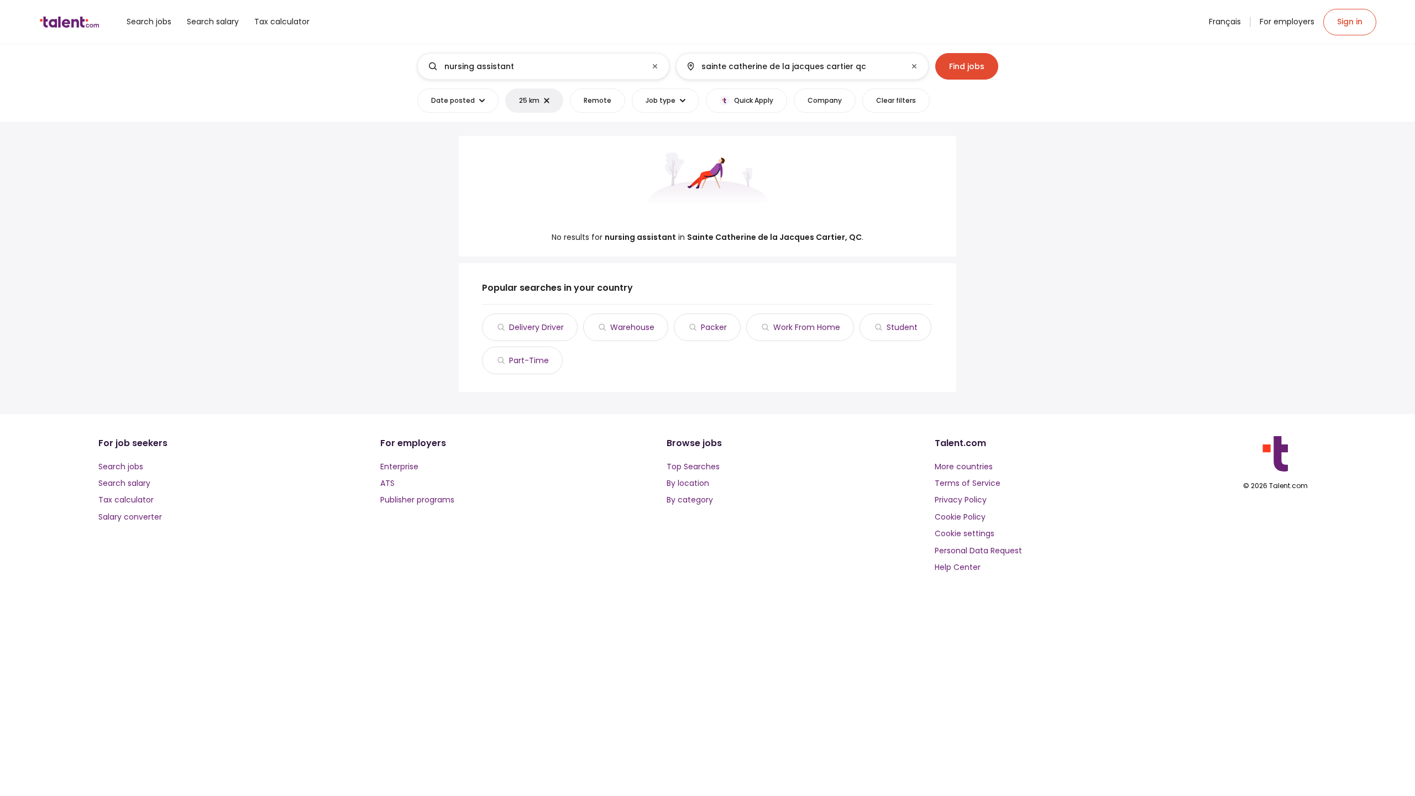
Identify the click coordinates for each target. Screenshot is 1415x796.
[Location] (792, 66)
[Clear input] (655, 66)
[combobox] (542, 66)
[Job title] (534, 66)
